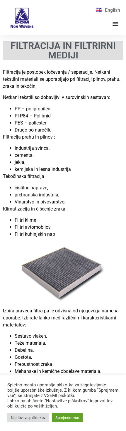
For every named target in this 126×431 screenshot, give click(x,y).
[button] (115, 23)
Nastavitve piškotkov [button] (28, 417)
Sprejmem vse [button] (67, 417)
